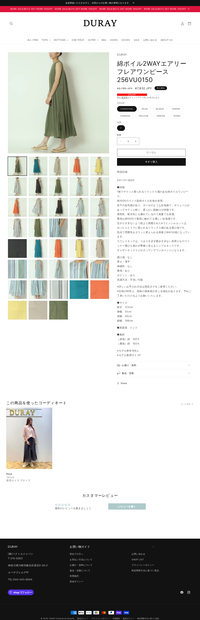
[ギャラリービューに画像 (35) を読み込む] (99, 289)
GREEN (177, 109)
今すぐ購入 (151, 161)
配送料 (125, 97)
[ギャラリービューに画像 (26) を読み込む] (17, 269)
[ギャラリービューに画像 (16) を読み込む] (17, 227)
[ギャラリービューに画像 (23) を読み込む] (58, 248)
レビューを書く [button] (127, 506)
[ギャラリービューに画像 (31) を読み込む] (17, 289)
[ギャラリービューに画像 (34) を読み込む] (79, 289)
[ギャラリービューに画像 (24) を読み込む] (79, 248)
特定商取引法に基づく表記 (145, 570)
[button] (11, 23)
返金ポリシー (76, 581)
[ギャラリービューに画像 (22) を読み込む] (38, 248)
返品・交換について (80, 570)
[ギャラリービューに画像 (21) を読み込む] (17, 248)
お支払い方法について (81, 559)
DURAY (52, 618)
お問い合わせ (138, 554)
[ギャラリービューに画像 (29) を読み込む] (79, 269)
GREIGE (162, 116)
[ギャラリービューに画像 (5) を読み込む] (99, 166)
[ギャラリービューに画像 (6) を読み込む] (17, 186)
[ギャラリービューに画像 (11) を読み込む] (17, 207)
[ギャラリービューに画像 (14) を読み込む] (79, 207)
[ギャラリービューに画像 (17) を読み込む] (38, 227)
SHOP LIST (138, 559)
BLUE (146, 109)
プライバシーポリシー (143, 565)
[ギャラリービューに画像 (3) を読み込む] (58, 166)
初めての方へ (76, 554)
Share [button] (124, 383)
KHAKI (178, 116)
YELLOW (145, 116)
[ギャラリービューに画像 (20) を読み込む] (99, 227)
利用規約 (74, 576)
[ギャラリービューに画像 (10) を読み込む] (99, 186)
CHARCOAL (128, 109)
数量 (119, 135)
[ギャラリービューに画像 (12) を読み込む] (38, 207)
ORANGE (126, 116)
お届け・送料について (81, 565)
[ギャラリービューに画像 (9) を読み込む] (79, 186)
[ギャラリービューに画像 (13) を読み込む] (58, 207)
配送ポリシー (128, 618)
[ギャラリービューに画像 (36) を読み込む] (17, 310)
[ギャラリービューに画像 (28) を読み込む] (58, 269)
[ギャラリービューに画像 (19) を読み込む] (79, 227)
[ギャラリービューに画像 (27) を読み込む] (38, 269)
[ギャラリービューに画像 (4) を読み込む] (79, 166)
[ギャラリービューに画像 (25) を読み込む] (99, 248)
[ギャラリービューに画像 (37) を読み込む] (38, 310)
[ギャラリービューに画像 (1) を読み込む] (17, 166)
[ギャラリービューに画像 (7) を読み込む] (38, 186)
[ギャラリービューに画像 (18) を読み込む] (58, 227)
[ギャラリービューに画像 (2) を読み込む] (38, 166)
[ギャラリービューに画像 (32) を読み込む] (38, 289)
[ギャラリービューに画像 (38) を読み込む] (58, 310)
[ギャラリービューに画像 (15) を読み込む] (99, 207)
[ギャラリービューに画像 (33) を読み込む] (58, 289)
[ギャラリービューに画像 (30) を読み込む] (99, 269)
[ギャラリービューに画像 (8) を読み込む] (58, 186)
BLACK (161, 109)
